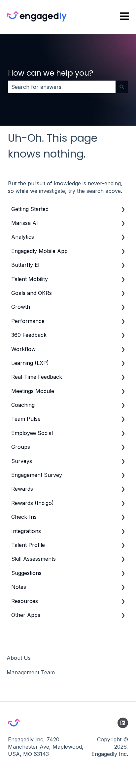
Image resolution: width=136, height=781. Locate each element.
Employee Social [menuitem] (32, 433)
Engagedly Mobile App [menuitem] (39, 251)
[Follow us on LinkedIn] (123, 723)
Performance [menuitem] (28, 321)
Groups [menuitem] (20, 447)
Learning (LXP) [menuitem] (30, 363)
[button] (123, 209)
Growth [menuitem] (20, 306)
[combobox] (62, 87)
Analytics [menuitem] (22, 236)
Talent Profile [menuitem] (28, 545)
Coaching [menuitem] (23, 405)
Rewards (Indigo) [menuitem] (32, 503)
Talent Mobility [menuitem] (29, 279)
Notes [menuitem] (18, 587)
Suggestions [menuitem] (26, 573)
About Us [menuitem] (19, 658)
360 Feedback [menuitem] (29, 335)
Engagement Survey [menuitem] (36, 475)
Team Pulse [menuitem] (26, 418)
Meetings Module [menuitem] (32, 391)
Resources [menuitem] (24, 601)
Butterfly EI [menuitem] (25, 265)
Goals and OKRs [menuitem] (31, 293)
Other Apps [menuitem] (25, 615)
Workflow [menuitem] (23, 349)
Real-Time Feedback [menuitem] (36, 376)
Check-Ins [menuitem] (24, 517)
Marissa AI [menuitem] (24, 223)
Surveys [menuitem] (21, 461)
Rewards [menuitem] (22, 488)
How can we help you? (50, 73)
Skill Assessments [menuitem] (33, 558)
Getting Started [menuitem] (30, 209)
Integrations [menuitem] (26, 531)
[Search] (122, 87)
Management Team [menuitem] (31, 672)
